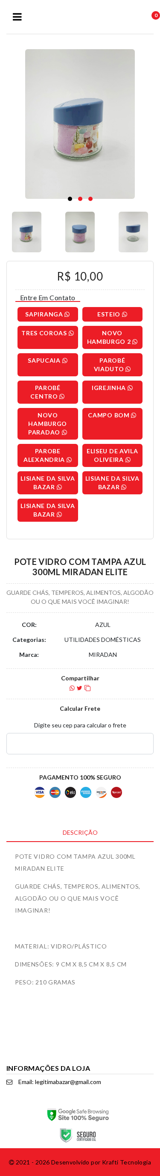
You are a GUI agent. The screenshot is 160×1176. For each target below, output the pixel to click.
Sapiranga (44, 314)
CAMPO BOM (109, 415)
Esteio (109, 314)
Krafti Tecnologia (126, 1162)
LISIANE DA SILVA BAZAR (47, 482)
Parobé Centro (45, 392)
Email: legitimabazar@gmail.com (59, 1081)
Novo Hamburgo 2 (110, 337)
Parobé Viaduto (110, 364)
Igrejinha (110, 387)
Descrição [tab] (80, 832)
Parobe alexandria (45, 455)
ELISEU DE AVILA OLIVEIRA (112, 455)
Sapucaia (45, 360)
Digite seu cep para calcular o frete (80, 725)
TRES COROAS (44, 333)
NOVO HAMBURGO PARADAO (47, 423)
